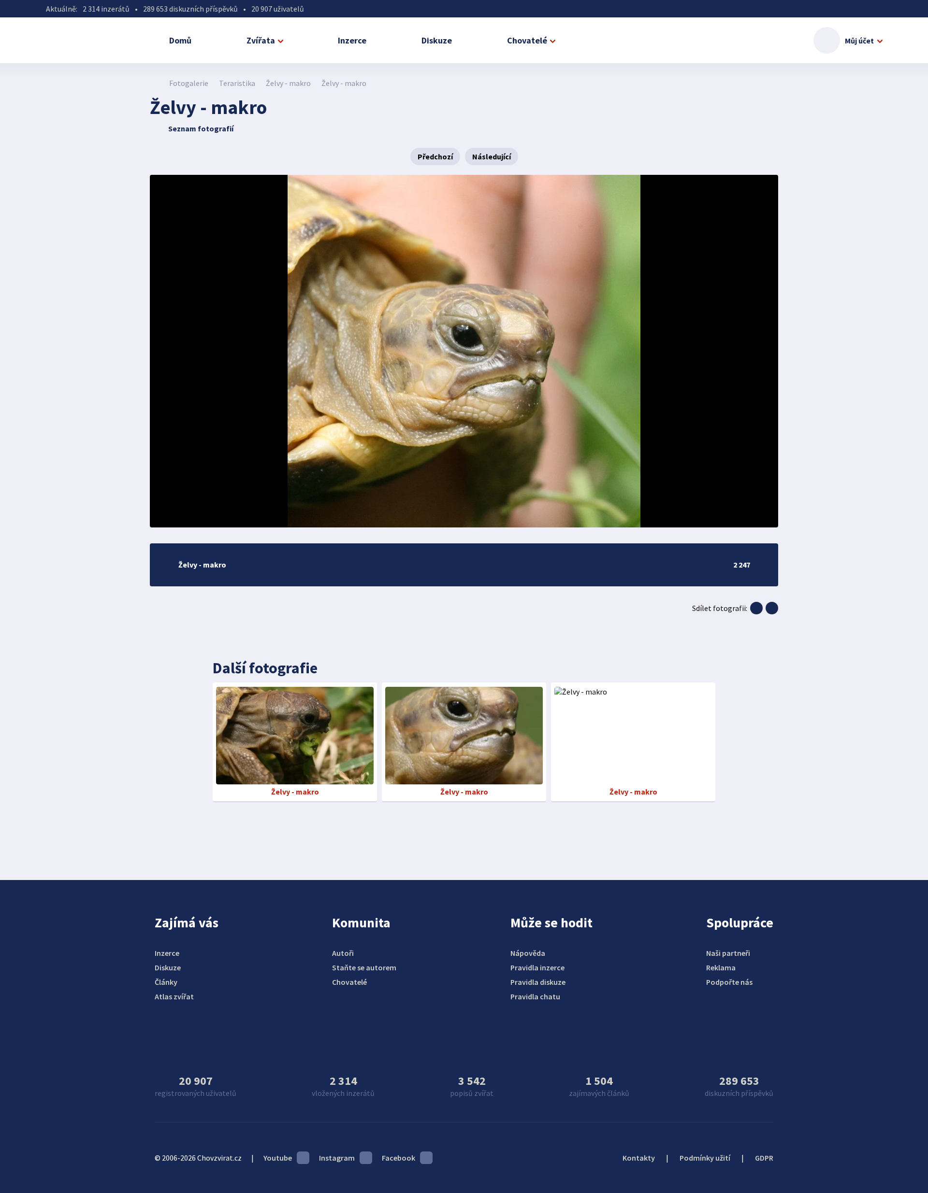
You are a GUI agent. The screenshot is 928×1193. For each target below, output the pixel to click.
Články (166, 982)
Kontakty (639, 1158)
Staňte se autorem (364, 967)
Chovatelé (527, 40)
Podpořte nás (729, 982)
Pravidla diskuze (538, 982)
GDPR (764, 1158)
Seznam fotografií (200, 128)
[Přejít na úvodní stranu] (155, 83)
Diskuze (436, 40)
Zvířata (260, 40)
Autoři (343, 953)
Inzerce (352, 40)
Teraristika (237, 83)
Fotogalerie (188, 83)
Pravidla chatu (535, 996)
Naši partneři (728, 953)
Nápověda (527, 953)
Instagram (337, 1158)
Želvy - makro (288, 83)
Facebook (398, 1158)
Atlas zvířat (174, 996)
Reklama (721, 967)
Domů (180, 40)
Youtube (277, 1158)
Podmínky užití (705, 1158)
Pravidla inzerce (537, 967)
